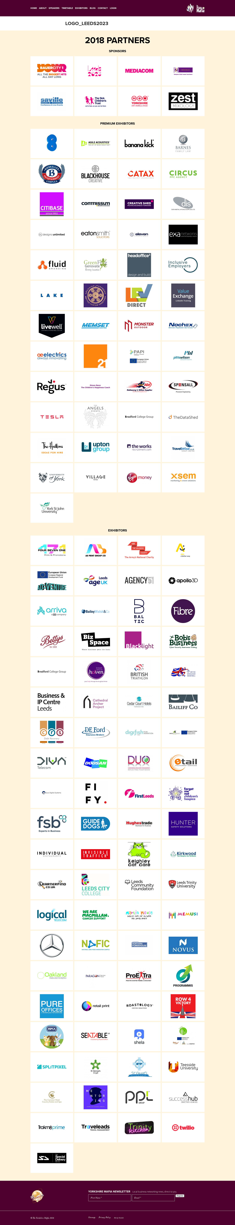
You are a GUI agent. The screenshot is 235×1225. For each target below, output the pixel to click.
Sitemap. (92, 1218)
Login (113, 8)
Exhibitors (81, 8)
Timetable (67, 8)
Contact (103, 8)
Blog (93, 8)
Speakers (54, 8)
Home (33, 8)
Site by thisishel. (119, 1218)
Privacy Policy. (105, 1218)
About (43, 8)
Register (180, 1196)
